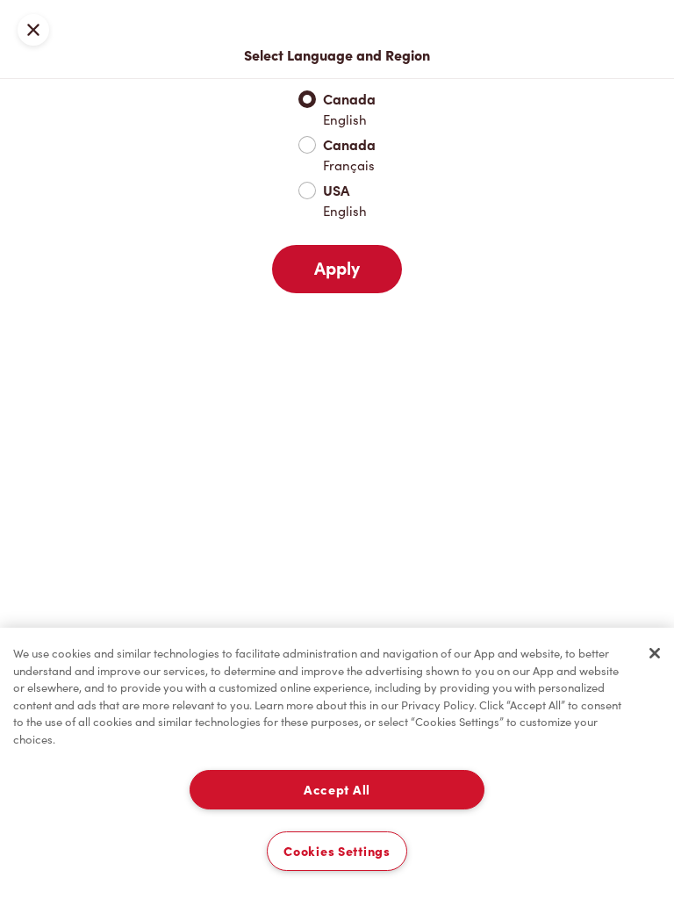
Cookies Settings (337, 851)
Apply (337, 268)
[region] (337, 763)
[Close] (654, 653)
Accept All (337, 789)
